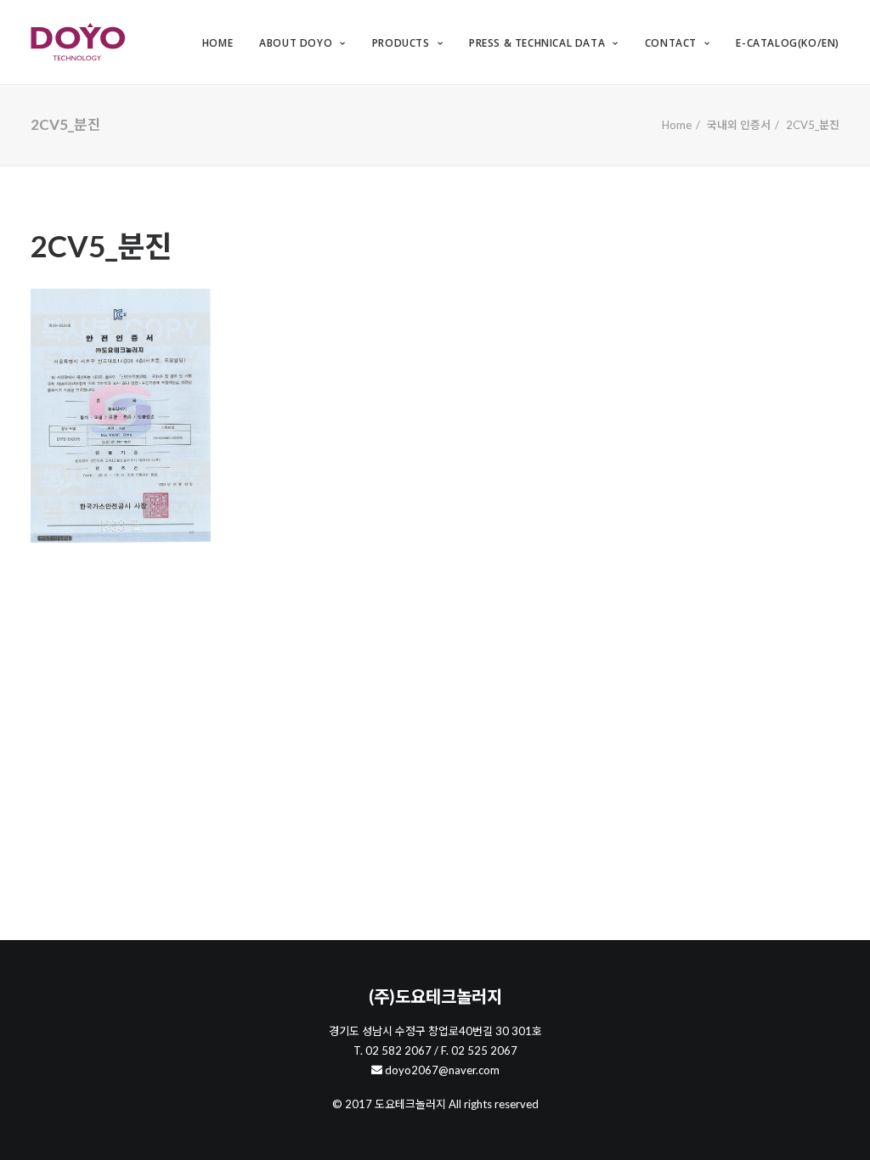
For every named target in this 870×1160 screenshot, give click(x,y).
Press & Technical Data (537, 43)
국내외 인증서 (739, 125)
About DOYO (295, 43)
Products (401, 43)
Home (217, 43)
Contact (671, 43)
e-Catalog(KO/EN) (787, 43)
